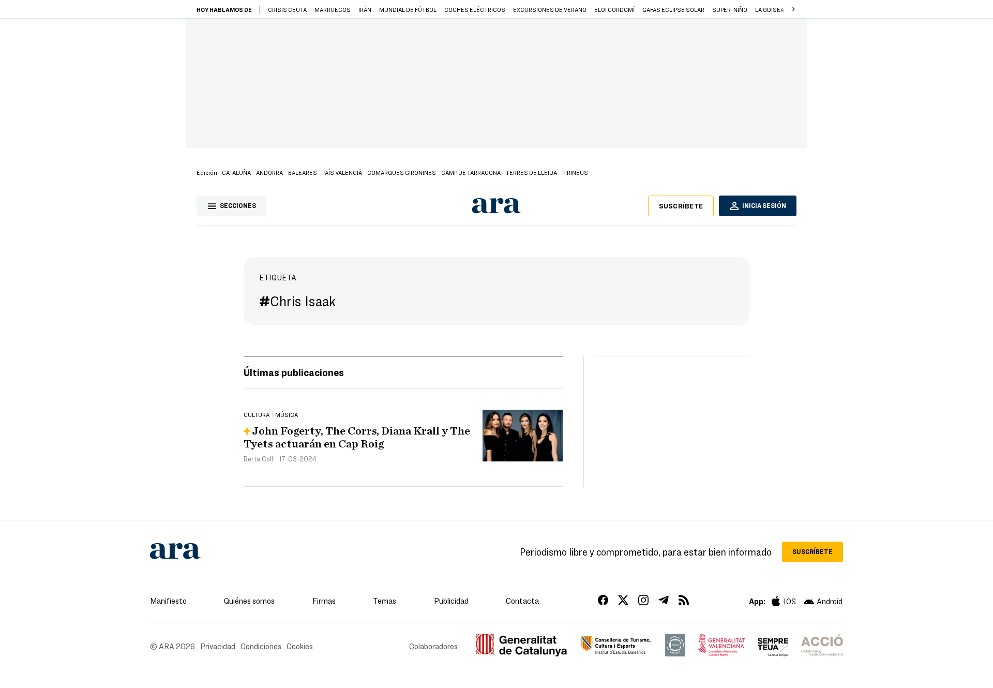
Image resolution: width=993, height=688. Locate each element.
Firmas (324, 600)
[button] (793, 9)
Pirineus (575, 172)
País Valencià (342, 172)
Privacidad (217, 646)
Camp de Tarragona (471, 172)
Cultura (256, 414)
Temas (384, 600)
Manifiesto (168, 600)
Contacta (522, 600)
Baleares (302, 172)
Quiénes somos (249, 600)
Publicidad (451, 600)
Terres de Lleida (531, 172)
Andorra (269, 172)
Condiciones (260, 646)
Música (286, 414)
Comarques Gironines (401, 172)
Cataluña (236, 172)
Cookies (300, 646)
